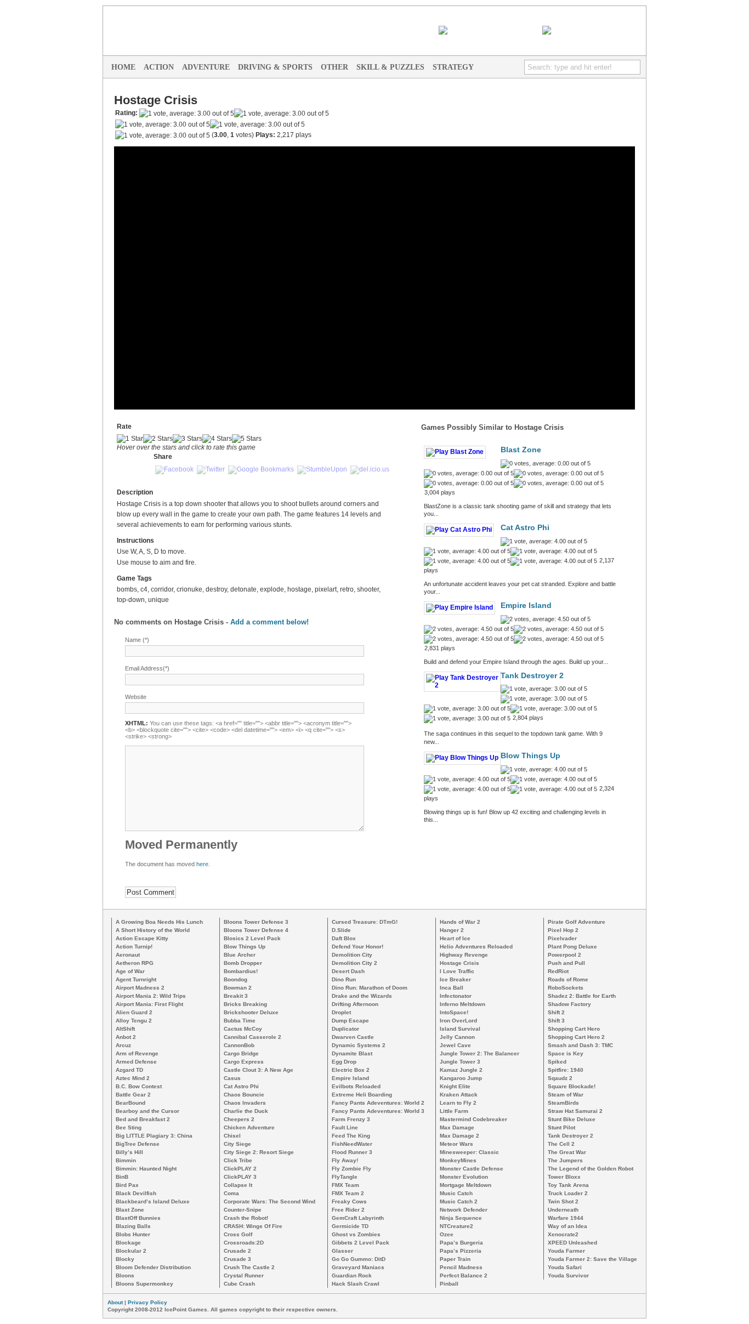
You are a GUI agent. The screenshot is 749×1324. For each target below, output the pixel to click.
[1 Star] (130, 438)
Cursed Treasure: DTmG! (365, 922)
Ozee (446, 1234)
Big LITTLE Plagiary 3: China (154, 1136)
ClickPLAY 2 (240, 1169)
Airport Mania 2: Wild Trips (151, 996)
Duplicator (345, 1029)
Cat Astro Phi (525, 528)
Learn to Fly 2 (458, 1103)
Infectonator (456, 996)
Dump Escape (350, 1021)
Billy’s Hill (129, 1152)
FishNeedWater (352, 1144)
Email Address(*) (147, 668)
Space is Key (565, 1053)
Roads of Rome (568, 979)
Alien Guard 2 (134, 1012)
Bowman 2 (238, 988)
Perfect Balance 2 (463, 1275)
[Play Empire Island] (459, 607)
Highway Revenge (464, 955)
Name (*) (137, 640)
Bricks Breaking (245, 1004)
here (202, 864)
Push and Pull (566, 963)
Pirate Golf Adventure (576, 922)
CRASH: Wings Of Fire (253, 1226)
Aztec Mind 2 (133, 1078)
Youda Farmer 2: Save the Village (592, 1259)
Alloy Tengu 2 (134, 1021)
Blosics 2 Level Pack (252, 938)
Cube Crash (239, 1284)
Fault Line (345, 1127)
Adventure (206, 67)
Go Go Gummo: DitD (358, 1259)
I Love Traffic (457, 971)
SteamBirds (563, 1103)
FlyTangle (345, 1177)
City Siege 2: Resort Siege (259, 1152)
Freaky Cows (349, 1201)
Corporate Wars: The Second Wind (269, 1201)
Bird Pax (127, 1185)
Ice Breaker (455, 979)
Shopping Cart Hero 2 (576, 1037)
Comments (628, 30)
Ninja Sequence (461, 1218)
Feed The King (351, 1136)
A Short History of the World (153, 930)
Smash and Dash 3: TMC (580, 1045)
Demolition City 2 (354, 963)
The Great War (567, 1152)
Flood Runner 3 (352, 1152)
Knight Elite (455, 1086)
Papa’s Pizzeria (460, 1251)
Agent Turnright (136, 979)
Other (334, 67)
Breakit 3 (236, 996)
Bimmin (126, 1160)
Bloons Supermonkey (144, 1284)
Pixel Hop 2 (563, 930)
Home (123, 67)
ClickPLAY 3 (240, 1177)
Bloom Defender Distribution (153, 1267)
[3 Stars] (187, 438)
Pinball (449, 1284)
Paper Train (455, 1259)
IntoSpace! (454, 1012)
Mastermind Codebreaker (473, 1119)
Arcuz (123, 1045)
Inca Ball (451, 988)
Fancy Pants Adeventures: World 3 (378, 1111)
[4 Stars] (217, 438)
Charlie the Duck (246, 1111)
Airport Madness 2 (140, 988)
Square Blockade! (571, 1086)
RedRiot (558, 971)
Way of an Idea (567, 1226)
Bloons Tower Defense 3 (256, 922)
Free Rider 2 (348, 1210)
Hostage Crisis (459, 963)
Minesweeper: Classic (469, 1152)
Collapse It (238, 1185)
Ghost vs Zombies (356, 1234)
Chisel (232, 1136)
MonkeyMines (458, 1160)
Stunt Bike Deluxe (571, 1119)
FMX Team (345, 1185)
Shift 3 (556, 1021)
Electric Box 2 (351, 1070)
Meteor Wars (456, 1144)
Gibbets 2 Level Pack (360, 1243)
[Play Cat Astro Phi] (459, 529)
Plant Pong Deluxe (572, 947)
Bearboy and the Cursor (147, 1111)
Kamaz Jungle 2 (461, 1070)
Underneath (563, 1210)
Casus (232, 1078)
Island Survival (460, 1029)
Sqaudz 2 (560, 1078)
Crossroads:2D (244, 1243)
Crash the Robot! (246, 1218)
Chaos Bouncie (244, 1095)
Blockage (128, 1243)
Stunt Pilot (561, 1127)
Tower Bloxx (564, 1177)
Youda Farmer (566, 1251)
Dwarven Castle (353, 1037)
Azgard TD (129, 1070)
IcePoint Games (536, 14)
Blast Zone (521, 450)
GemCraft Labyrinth (358, 1218)
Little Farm (454, 1111)
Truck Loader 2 (568, 1193)
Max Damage (457, 1127)
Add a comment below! (269, 622)
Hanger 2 (452, 930)
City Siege (237, 1144)
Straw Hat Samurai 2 (575, 1111)
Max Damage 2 (459, 1136)
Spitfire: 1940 (565, 1070)
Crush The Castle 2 (249, 1267)
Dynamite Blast (352, 1053)
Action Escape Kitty (142, 938)
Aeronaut (128, 955)
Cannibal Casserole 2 (252, 1037)
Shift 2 (556, 1012)
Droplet (341, 1012)
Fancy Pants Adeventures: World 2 (378, 1103)
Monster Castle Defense (471, 1169)
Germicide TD (350, 1226)
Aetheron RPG (135, 963)
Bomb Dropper (243, 963)
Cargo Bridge (241, 1053)
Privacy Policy (147, 1302)
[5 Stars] (247, 438)
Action (159, 67)
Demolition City (352, 955)
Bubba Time (240, 1021)
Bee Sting (128, 1127)
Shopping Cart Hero (574, 1029)
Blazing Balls (133, 1226)
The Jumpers (565, 1160)
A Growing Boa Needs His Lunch (159, 922)
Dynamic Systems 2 (358, 1045)
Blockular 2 (131, 1251)
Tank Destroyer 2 (532, 676)
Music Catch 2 (459, 1201)
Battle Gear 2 (133, 1095)
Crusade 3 (237, 1259)
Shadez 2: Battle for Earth (582, 996)
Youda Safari (565, 1267)
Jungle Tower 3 (460, 1062)
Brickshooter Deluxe (251, 1012)
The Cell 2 (561, 1144)
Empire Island (526, 605)
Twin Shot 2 (563, 1201)
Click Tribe (238, 1160)
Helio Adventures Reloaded (476, 947)
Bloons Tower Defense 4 (256, 930)
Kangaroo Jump (461, 1078)
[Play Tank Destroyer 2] (462, 685)
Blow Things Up (530, 756)
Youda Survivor (568, 1275)
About (115, 1302)
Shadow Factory (569, 1004)
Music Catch (456, 1193)
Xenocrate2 (563, 1234)
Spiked (557, 1062)
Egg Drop (344, 1062)
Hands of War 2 (460, 922)
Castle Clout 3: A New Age (258, 1070)
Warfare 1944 (565, 1218)
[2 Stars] (158, 438)
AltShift (125, 1029)
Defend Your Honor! (357, 947)
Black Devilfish (136, 1193)
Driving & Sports (275, 67)
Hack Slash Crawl (355, 1284)
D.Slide (341, 930)
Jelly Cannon (457, 1037)
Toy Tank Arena (568, 1185)
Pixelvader (562, 938)
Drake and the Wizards (362, 996)
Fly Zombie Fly (351, 1169)
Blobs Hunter (133, 1234)
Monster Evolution (464, 1177)
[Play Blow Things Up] (462, 758)
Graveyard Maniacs (358, 1267)
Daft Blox (344, 938)
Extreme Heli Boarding (362, 1095)
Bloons (125, 1275)
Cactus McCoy (243, 1029)
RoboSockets (565, 988)
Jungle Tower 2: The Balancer (479, 1053)
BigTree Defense (138, 1144)
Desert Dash (348, 971)
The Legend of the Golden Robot (590, 1169)
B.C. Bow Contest (139, 1086)
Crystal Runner (244, 1275)
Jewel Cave (455, 1045)
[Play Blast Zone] (455, 452)
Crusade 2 (237, 1251)
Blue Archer (240, 955)
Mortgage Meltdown (465, 1185)
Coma (231, 1193)
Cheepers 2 (239, 1119)
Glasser (342, 1251)
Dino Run (344, 979)
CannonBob (239, 1045)
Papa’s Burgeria (461, 1243)
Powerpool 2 (564, 955)
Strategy (453, 67)
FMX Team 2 (348, 1193)
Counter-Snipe (243, 1210)
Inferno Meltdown (462, 1004)
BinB (122, 1177)
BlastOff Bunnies (138, 1218)
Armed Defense (136, 1062)
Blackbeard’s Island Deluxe (153, 1201)
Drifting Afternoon (355, 1004)
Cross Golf (238, 1234)
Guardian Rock (352, 1275)
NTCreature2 (456, 1226)
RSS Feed (524, 30)
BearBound (130, 1103)
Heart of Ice (455, 938)
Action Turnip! (134, 947)
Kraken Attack (459, 1095)
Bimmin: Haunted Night (146, 1169)
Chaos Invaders (245, 1103)
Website (135, 697)
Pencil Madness (461, 1267)
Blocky (125, 1259)
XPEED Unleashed (572, 1243)
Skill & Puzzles (390, 67)
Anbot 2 (126, 1037)
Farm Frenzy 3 (351, 1119)
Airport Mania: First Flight (149, 1004)
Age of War (130, 971)
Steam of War (565, 1095)
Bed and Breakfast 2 (143, 1119)
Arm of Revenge (137, 1053)
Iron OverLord (458, 1021)
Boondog (235, 979)
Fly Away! (345, 1160)
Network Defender (463, 1210)
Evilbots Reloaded (356, 1086)
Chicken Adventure (249, 1127)
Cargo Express (244, 1062)
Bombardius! (241, 971)
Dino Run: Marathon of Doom (369, 988)
